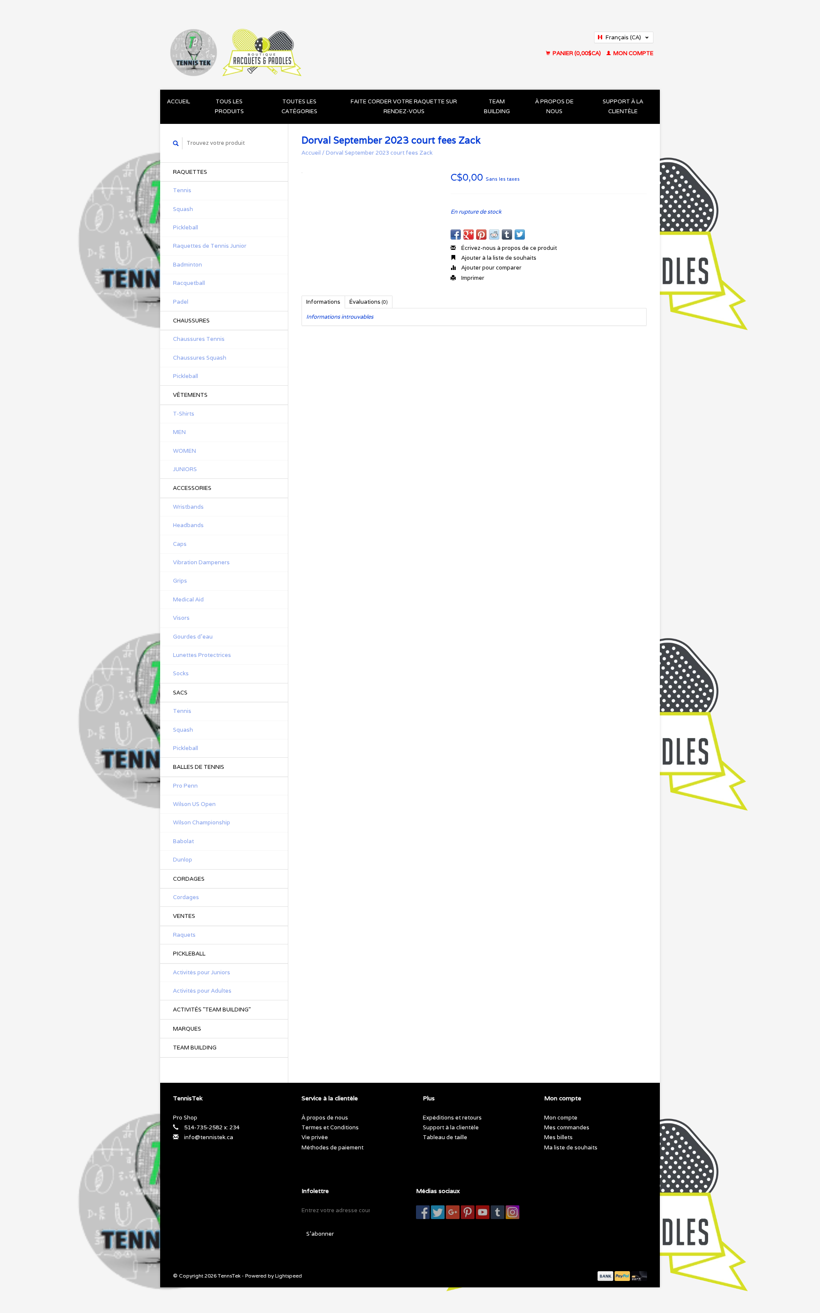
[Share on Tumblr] (507, 234)
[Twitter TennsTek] (438, 1212)
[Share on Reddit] (494, 234)
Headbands (188, 525)
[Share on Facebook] (456, 234)
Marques (187, 1028)
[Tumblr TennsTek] (497, 1212)
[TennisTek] (303, 45)
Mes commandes (566, 1127)
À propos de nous (554, 106)
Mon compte (632, 53)
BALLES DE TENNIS (198, 767)
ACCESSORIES (192, 488)
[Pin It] (481, 234)
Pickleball (185, 227)
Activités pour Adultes (202, 990)
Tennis (182, 190)
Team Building (497, 106)
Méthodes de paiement (332, 1147)
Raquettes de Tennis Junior (209, 245)
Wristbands (188, 506)
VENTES (184, 916)
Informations (323, 301)
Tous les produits (229, 106)
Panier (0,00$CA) (576, 53)
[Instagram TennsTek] (512, 1212)
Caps (180, 544)
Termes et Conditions (330, 1127)
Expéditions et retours (452, 1117)
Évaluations (368, 301)
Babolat (183, 841)
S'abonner (320, 1233)
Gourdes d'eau (193, 636)
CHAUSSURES (191, 320)
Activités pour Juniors (201, 972)
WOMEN (184, 450)
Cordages (186, 897)
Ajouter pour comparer (490, 267)
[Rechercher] (176, 143)
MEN (179, 432)
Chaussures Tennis (199, 339)
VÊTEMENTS (190, 395)
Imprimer (472, 277)
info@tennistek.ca (208, 1137)
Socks (181, 673)
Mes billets (558, 1137)
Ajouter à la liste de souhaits (498, 257)
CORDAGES (189, 878)
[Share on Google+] (468, 234)
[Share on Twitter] (520, 234)
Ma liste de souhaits (570, 1147)
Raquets (184, 934)
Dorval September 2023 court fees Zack (379, 152)
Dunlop (182, 859)
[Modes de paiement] (606, 1275)
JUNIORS (185, 469)
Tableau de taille (445, 1137)
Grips (180, 580)
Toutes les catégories (299, 106)
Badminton (187, 264)
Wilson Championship (201, 822)
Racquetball (189, 283)
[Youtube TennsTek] (482, 1212)
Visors (181, 617)
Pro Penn (185, 785)
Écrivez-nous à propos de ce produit (508, 248)
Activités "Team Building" (212, 1009)
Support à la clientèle (623, 106)
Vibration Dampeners (201, 562)
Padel (180, 301)
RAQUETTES (190, 172)
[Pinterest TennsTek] (467, 1212)
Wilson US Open (194, 804)
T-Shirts (183, 413)
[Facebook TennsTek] (423, 1212)
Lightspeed (288, 1275)
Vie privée (315, 1137)
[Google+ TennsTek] (453, 1212)
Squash (183, 209)
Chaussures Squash (199, 357)
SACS (180, 692)
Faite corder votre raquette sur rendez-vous (404, 106)
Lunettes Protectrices (202, 655)
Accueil (178, 101)
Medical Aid (188, 599)
